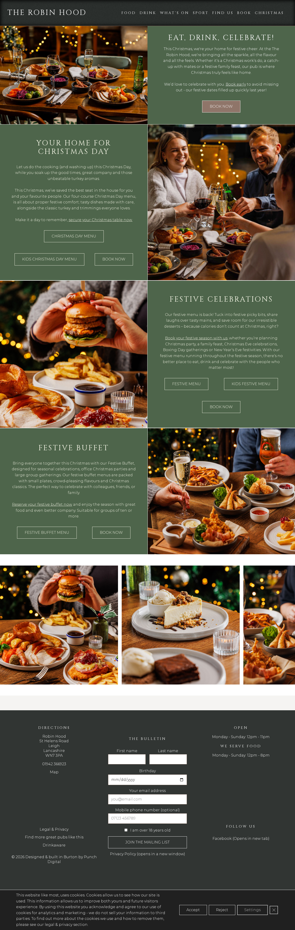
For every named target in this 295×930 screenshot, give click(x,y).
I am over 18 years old (111, 433)
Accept (193, 910)
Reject (222, 910)
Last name (159, 360)
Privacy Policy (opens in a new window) (123, 460)
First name (96, 360)
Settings (252, 910)
